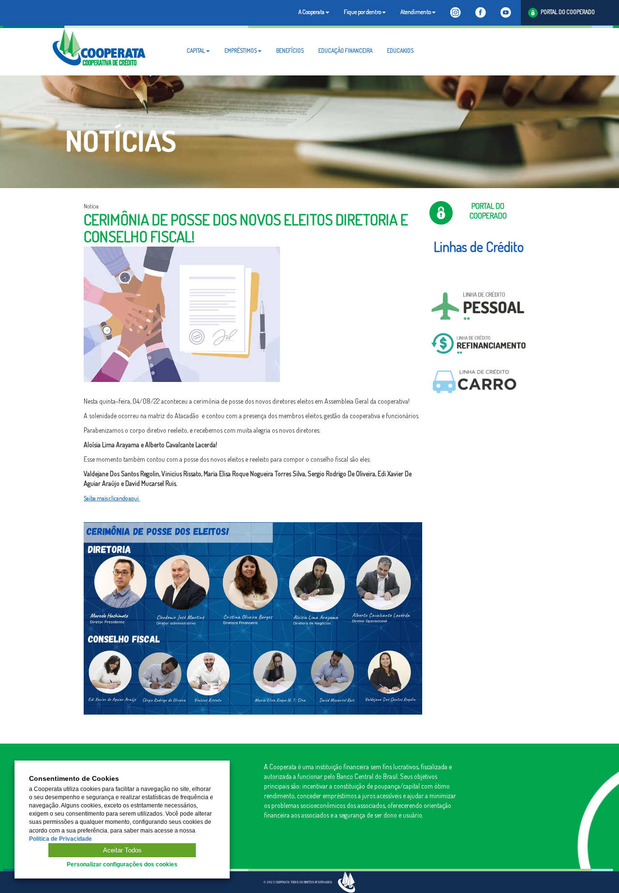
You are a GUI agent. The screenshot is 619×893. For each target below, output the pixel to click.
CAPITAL (196, 50)
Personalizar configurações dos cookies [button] (122, 864)
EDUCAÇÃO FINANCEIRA (345, 50)
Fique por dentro (362, 11)
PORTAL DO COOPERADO (566, 11)
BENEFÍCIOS (290, 50)
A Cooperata (311, 11)
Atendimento (415, 11)
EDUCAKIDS (400, 50)
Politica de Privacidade (60, 838)
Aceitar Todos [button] (122, 850)
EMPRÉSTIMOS (240, 50)
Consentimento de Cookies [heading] (74, 778)
